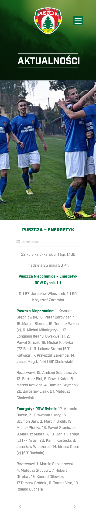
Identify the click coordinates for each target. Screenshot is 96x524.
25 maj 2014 (30, 242)
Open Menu (78, 20)
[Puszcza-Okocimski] (48, 150)
